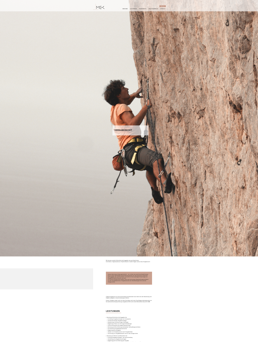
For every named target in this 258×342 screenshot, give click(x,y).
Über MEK (125, 8)
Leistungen (133, 8)
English (163, 6)
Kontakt (163, 8)
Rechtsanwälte (153, 8)
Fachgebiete (142, 8)
